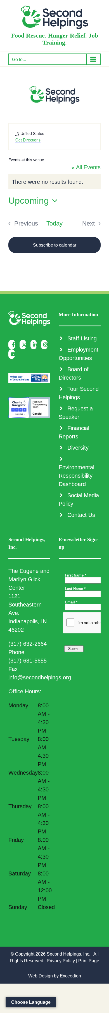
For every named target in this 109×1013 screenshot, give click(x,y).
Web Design (40, 975)
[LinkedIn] (35, 344)
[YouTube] (13, 354)
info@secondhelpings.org (39, 677)
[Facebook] (13, 344)
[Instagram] (45, 344)
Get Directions (28, 140)
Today (54, 223)
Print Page (88, 960)
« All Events (86, 167)
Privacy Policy (61, 960)
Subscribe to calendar (54, 245)
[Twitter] (24, 344)
